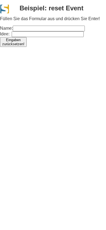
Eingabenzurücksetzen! (13, 42)
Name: (12, 36)
